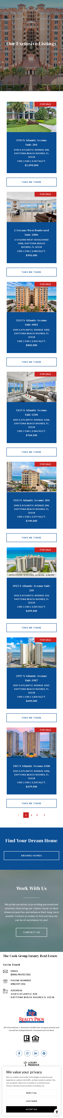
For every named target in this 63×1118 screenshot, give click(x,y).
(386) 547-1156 (18, 984)
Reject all (31, 1093)
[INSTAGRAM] (27, 1053)
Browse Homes (31, 855)
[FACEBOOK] (19, 1053)
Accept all (31, 1109)
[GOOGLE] (44, 1053)
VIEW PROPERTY (31, 182)
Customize (31, 1101)
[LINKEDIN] (36, 1053)
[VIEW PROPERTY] (31, 179)
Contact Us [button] (31, 932)
